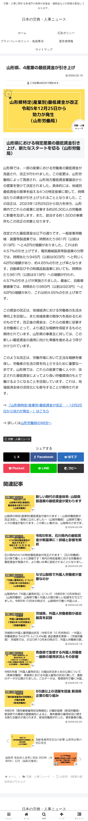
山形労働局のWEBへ (36, 423)
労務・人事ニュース (19, 439)
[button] (71, 468)
